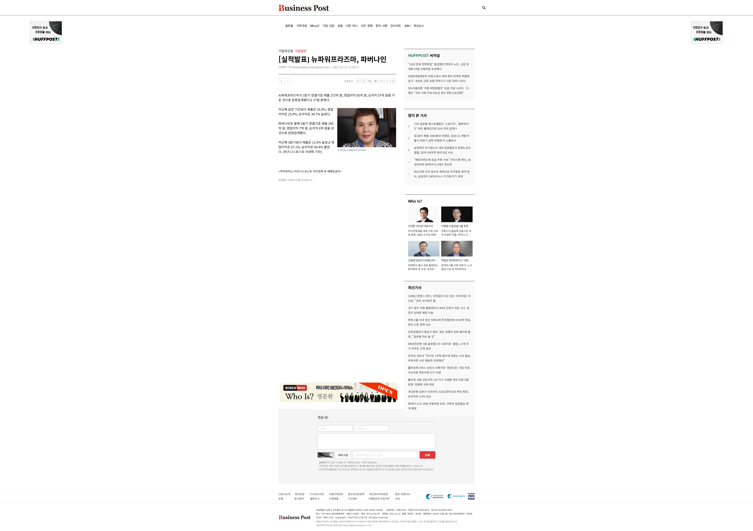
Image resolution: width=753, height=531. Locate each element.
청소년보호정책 (358, 494)
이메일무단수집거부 (379, 498)
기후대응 (301, 26)
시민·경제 (366, 26)
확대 (281, 81)
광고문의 (300, 498)
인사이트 (395, 26)
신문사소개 (286, 494)
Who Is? (314, 26)
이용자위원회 (338, 494)
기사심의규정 (319, 494)
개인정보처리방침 (382, 494)
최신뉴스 (419, 26)
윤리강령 (302, 494)
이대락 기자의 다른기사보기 (294, 180)
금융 (340, 26)
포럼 (284, 498)
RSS (398, 498)
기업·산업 (328, 26)
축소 (287, 81)
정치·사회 (381, 26)
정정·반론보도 (402, 494)
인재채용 (336, 498)
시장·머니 (351, 26)
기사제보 (356, 498)
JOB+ (407, 26)
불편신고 (317, 498)
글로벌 (289, 26)
